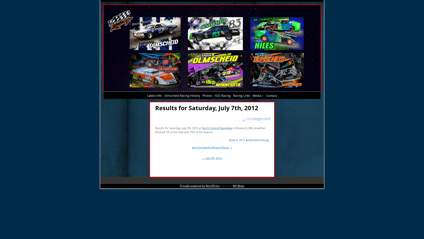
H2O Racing (222, 96)
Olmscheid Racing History (182, 96)
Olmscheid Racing (258, 140)
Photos (207, 96)
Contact (271, 96)
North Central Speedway (217, 128)
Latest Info (154, 96)
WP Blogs (238, 186)
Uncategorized (258, 118)
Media (257, 96)
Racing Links (241, 96)
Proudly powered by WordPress (200, 186)
